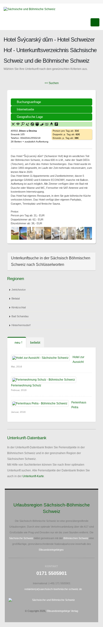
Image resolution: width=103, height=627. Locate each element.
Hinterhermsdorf (20, 325)
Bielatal (15, 298)
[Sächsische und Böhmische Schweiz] (31, 9)
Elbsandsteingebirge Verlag (62, 610)
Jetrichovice (18, 289)
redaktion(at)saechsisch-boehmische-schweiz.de (53, 589)
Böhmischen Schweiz (75, 538)
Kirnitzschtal (18, 307)
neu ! (18, 342)
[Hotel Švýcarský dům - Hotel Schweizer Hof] (15, 233)
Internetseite (25, 109)
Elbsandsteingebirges (51, 549)
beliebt (35, 342)
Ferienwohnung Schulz (26, 385)
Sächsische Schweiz (21, 538)
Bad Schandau (20, 316)
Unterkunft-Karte (33, 476)
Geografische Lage (30, 117)
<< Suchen (52, 83)
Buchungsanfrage (29, 102)
